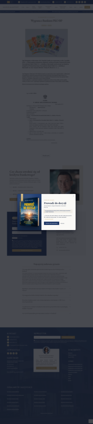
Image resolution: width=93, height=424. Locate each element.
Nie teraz (62, 223)
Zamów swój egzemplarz (52, 223)
